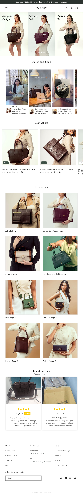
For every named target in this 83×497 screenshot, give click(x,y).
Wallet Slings (48, 361)
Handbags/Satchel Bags (53, 274)
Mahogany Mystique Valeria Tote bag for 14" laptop (18, 169)
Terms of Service (61, 465)
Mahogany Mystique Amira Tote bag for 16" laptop (56, 169)
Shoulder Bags (49, 317)
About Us (8, 460)
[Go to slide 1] (39, 52)
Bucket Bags (10, 361)
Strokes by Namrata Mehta (44, 492)
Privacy (57, 460)
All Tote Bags (11, 231)
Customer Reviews (11, 455)
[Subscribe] (39, 478)
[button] (6, 8)
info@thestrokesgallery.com (40, 462)
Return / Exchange (11, 451)
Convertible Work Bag (41, 34)
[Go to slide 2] (41, 52)
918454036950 (37, 454)
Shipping (58, 455)
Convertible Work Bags (53, 231)
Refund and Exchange (62, 451)
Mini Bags (9, 317)
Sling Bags (10, 274)
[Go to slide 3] (44, 52)
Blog (7, 465)
